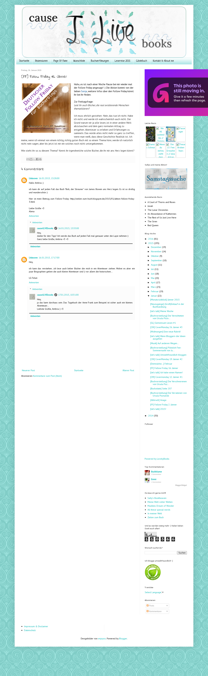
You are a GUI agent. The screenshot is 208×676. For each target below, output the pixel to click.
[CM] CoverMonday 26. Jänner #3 (166, 327)
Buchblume (156, 471)
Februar (155, 291)
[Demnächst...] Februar (161, 363)
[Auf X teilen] (34, 159)
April (153, 282)
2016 (151, 238)
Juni (153, 273)
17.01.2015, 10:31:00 (68, 294)
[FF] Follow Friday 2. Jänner (163, 404)
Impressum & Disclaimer (36, 626)
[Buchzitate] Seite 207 (161, 388)
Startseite (24, 61)
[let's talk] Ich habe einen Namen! (166, 372)
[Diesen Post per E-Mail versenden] (28, 159)
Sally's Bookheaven (157, 498)
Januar (154, 295)
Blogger (123, 638)
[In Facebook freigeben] (37, 159)
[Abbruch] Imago (158, 400)
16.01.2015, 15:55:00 (68, 228)
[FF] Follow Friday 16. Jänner (164, 368)
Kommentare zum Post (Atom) (47, 375)
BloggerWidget (181, 485)
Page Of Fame (60, 61)
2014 (151, 415)
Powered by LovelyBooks (157, 458)
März (153, 287)
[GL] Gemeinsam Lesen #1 (163, 322)
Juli (153, 269)
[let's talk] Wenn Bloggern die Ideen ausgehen (167, 337)
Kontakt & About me (163, 61)
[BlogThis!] (31, 159)
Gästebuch (141, 61)
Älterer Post (128, 370)
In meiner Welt (155, 513)
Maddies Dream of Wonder (161, 505)
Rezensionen (41, 61)
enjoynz (102, 638)
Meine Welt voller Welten (160, 501)
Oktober (155, 256)
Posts (151, 605)
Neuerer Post (28, 370)
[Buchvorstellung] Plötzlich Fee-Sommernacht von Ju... (165, 349)
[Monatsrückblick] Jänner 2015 (165, 299)
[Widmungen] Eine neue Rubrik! (165, 331)
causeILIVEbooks (45, 228)
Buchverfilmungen (100, 61)
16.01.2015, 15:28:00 (49, 178)
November (156, 251)
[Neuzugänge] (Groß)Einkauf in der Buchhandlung (167, 305)
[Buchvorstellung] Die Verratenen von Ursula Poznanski (168, 394)
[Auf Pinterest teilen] (40, 159)
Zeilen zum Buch (156, 517)
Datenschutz (30, 630)
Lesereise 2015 (122, 61)
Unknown (33, 178)
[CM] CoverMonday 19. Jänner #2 (166, 359)
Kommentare (155, 611)
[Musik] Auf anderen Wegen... (164, 343)
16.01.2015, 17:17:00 (49, 257)
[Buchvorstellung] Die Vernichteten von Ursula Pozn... (167, 317)
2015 (151, 243)
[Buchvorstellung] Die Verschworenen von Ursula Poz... (168, 383)
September (157, 260)
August (154, 264)
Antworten (34, 215)
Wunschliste (79, 61)
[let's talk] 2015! (158, 409)
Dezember (156, 247)
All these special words (159, 509)
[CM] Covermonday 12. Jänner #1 (166, 377)
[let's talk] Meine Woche (161, 311)
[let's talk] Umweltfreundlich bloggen (168, 354)
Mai (153, 278)
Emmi (153, 479)
